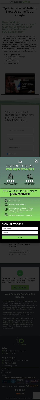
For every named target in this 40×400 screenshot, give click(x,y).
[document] (20, 200)
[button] (36, 160)
